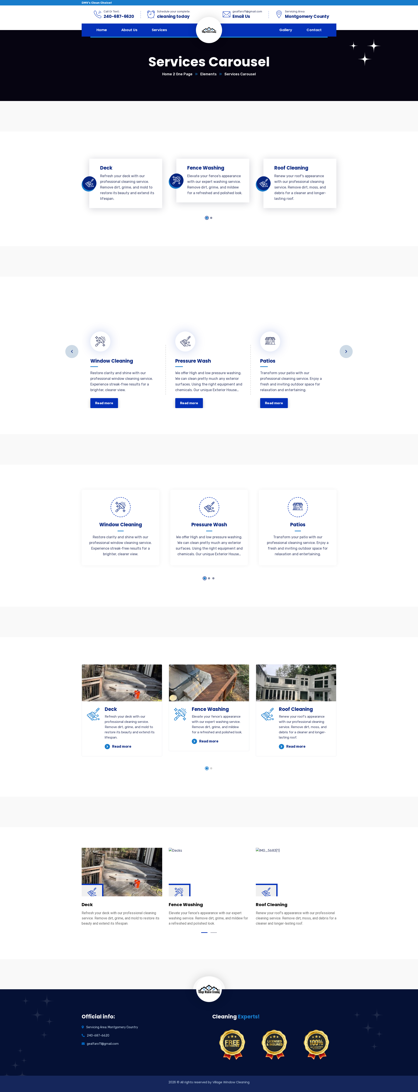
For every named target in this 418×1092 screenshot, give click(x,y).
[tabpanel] (121, 183)
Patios (267, 358)
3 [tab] (213, 578)
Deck (111, 709)
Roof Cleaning (296, 709)
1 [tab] (207, 218)
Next (346, 351)
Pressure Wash (193, 358)
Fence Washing (210, 709)
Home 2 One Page (177, 74)
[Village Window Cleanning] (217, 30)
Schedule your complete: (173, 11)
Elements (208, 74)
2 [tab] (211, 218)
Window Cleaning (111, 358)
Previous (71, 351)
